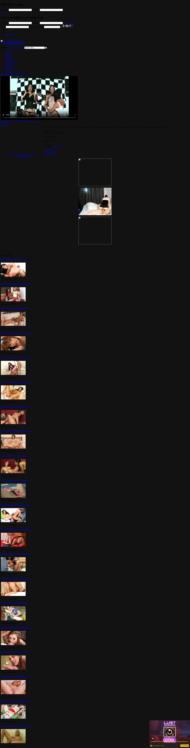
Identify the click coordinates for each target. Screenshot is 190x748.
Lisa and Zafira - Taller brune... (15, 456)
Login (3, 12)
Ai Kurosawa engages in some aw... (17, 333)
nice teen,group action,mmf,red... (16, 701)
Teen (61, 146)
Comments (4, 125)
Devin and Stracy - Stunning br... (16, 554)
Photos (14, 48)
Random (8, 65)
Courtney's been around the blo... (16, 726)
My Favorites (10, 67)
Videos (9, 48)
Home (7, 52)
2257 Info (48, 152)
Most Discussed (10, 63)
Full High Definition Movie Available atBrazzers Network (23, 155)
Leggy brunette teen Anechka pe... (16, 382)
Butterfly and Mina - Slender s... (15, 406)
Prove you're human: (36, 27)
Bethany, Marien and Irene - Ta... (16, 284)
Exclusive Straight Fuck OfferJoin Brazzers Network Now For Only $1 (15, 74)
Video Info (4, 123)
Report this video (51, 154)
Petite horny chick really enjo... (15, 652)
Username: (4, 10)
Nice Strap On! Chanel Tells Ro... (16, 505)
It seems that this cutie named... (15, 603)
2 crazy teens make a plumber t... (16, 357)
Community (9, 69)
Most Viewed (10, 59)
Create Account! (69, 23)
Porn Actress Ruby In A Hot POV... (17, 431)
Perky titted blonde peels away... (15, 677)
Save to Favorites (51, 150)
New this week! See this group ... (15, 480)
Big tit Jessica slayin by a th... (14, 259)
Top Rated (9, 57)
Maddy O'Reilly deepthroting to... (16, 627)
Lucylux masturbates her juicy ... (16, 578)
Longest (8, 61)
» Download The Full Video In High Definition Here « (20, 121)
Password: (35, 10)
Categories (9, 55)
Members (20, 48)
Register (11, 35)
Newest (8, 54)
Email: (3, 27)
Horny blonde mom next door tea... (17, 529)
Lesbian (56, 146)
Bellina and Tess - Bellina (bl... (14, 308)
